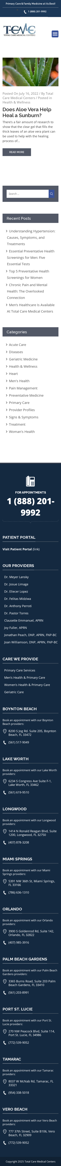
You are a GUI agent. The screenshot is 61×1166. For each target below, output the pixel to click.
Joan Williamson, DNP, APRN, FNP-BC (31, 642)
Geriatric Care (14, 692)
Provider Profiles (22, 410)
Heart (13, 373)
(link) (36, 549)
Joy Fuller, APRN (15, 628)
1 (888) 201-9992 (37, 11)
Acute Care (17, 344)
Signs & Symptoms (23, 417)
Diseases (16, 352)
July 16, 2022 (28, 93)
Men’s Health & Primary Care (24, 678)
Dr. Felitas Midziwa (17, 599)
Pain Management (23, 388)
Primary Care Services (19, 670)
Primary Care (19, 402)
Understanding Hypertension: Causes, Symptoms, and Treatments (31, 237)
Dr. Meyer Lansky (16, 577)
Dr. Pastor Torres (16, 613)
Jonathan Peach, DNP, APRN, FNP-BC (30, 635)
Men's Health (19, 381)
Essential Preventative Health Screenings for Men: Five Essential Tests (30, 257)
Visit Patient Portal (18, 549)
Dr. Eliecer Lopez (16, 591)
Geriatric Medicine (23, 359)
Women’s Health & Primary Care (27, 685)
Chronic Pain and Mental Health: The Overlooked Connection (27, 291)
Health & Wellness (16, 102)
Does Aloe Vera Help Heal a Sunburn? (27, 112)
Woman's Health (22, 431)
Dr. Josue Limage (16, 584)
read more (16, 152)
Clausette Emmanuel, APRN (23, 620)
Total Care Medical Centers (28, 95)
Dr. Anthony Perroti (18, 606)
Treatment (17, 424)
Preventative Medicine (26, 395)
